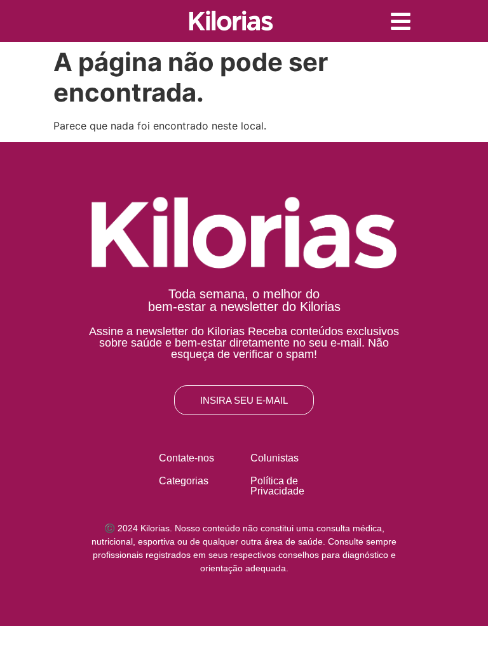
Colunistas (274, 458)
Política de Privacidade (277, 485)
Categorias (183, 480)
